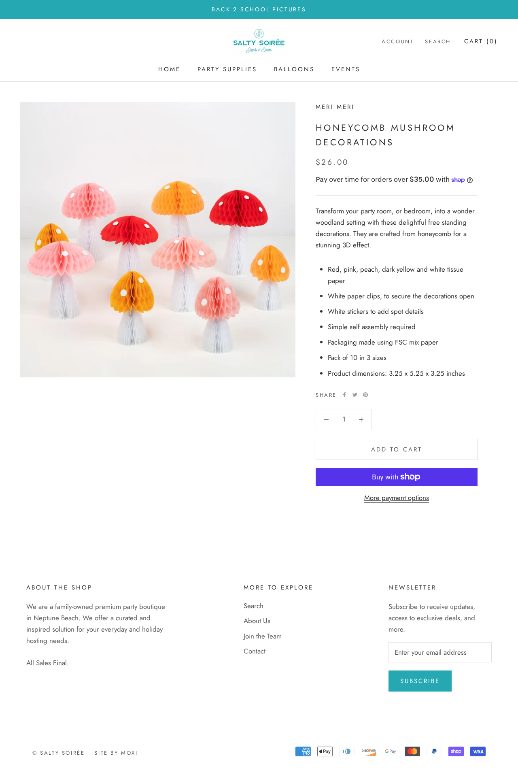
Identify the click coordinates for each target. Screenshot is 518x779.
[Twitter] (354, 394)
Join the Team (263, 636)
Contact (254, 651)
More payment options (396, 497)
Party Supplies (227, 69)
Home (169, 69)
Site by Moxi (116, 753)
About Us (257, 621)
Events (345, 69)
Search (438, 42)
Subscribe (420, 681)
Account (398, 42)
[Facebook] (344, 394)
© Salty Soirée (58, 753)
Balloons (294, 69)
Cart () (481, 41)
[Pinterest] (365, 394)
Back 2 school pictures (259, 9)
